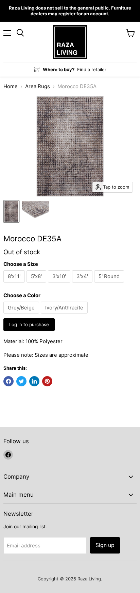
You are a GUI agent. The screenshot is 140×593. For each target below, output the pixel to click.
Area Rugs (37, 86)
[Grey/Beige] (22, 315)
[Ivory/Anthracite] (65, 315)
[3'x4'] (83, 284)
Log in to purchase (29, 324)
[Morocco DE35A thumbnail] (11, 211)
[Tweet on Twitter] (21, 381)
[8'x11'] (15, 284)
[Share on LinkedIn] (34, 381)
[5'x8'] (37, 284)
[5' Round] (110, 284)
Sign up (105, 545)
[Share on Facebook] (8, 381)
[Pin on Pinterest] (47, 381)
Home (10, 86)
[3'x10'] (60, 284)
